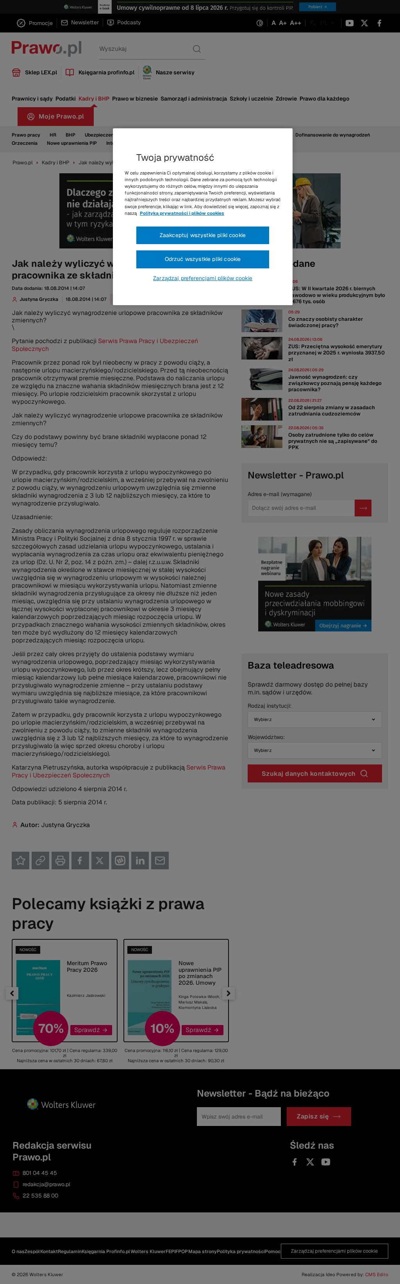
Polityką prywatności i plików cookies (182, 213)
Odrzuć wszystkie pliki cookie (203, 259)
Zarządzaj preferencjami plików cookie (202, 278)
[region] (203, 216)
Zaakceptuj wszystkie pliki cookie (203, 235)
